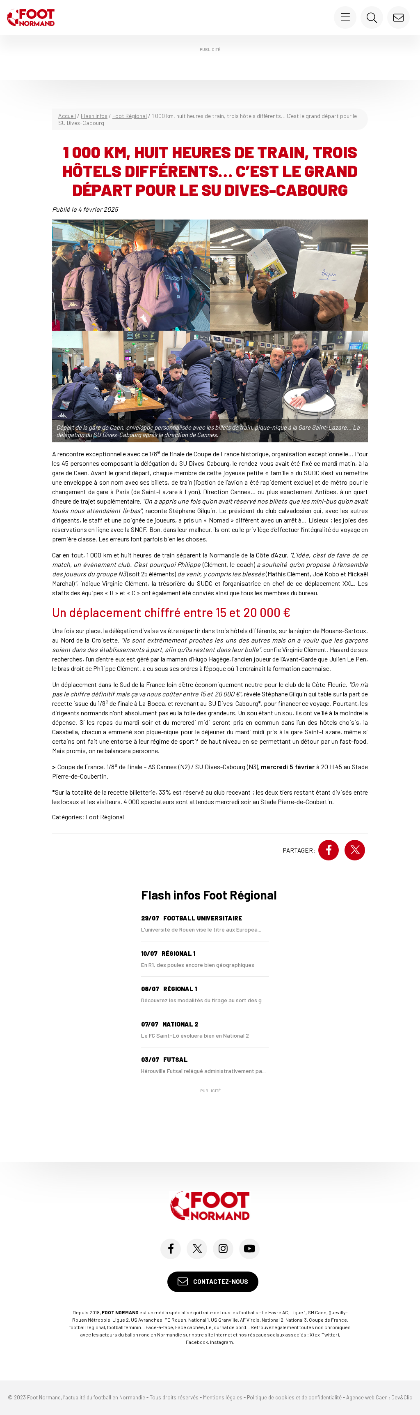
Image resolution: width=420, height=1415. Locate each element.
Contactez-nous (220, 1281)
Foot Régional (129, 115)
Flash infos (94, 115)
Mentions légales (222, 1397)
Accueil (67, 115)
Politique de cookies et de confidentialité (294, 1397)
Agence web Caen (367, 1397)
